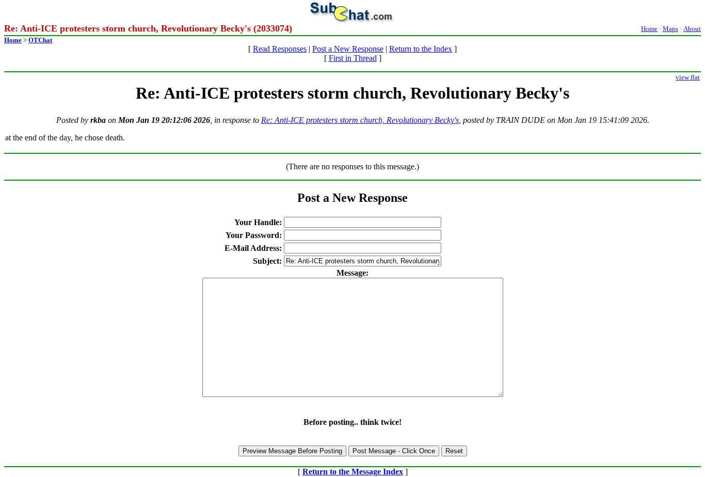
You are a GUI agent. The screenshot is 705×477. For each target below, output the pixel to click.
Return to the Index (420, 48)
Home (649, 29)
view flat (688, 77)
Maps (670, 29)
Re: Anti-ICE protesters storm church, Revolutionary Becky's (360, 120)
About (692, 29)
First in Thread (353, 58)
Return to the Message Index (352, 471)
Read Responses (280, 48)
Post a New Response (347, 48)
